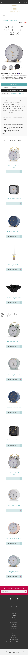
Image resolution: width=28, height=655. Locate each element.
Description (5, 93)
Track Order (14, 609)
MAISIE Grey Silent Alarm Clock (10, 20)
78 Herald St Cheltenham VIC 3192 (15, 644)
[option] (14, 51)
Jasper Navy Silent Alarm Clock (14, 231)
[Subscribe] (25, 591)
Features (21, 93)
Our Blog (14, 617)
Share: (20, 22)
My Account (24, 2)
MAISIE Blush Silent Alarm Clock (13, 538)
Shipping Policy (14, 633)
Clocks (7, 19)
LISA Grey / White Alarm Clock (14, 198)
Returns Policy (14, 628)
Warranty (14, 93)
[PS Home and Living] (14, 8)
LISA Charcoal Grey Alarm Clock (14, 440)
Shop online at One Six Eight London (14, 90)
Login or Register (14, 84)
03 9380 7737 (15, 639)
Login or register (12, 171)
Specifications (6, 96)
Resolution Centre (14, 611)
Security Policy (14, 630)
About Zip (14, 635)
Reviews (14, 96)
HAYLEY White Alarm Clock (14, 505)
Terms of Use (14, 624)
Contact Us (14, 620)
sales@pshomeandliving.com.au (15, 641)
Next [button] (21, 67)
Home (2, 19)
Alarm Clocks (13, 19)
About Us (14, 615)
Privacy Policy (14, 626)
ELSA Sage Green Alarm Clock (14, 341)
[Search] (25, 15)
